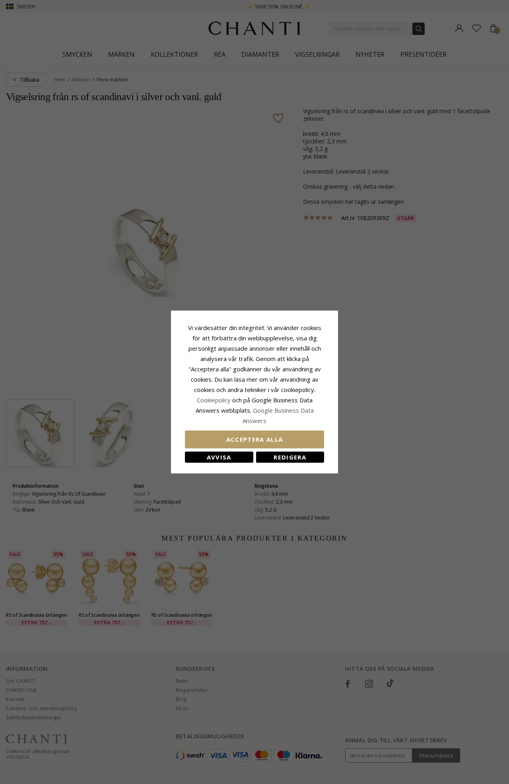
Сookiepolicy (214, 400)
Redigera (290, 457)
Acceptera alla (254, 439)
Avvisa (219, 457)
